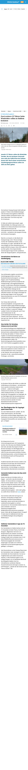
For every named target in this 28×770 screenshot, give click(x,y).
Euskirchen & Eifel (17, 111)
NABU (19, 492)
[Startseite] (13, 2)
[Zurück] (2, 9)
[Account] (25, 2)
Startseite (3, 111)
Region (9, 111)
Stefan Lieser (5, 123)
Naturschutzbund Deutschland (13, 263)
